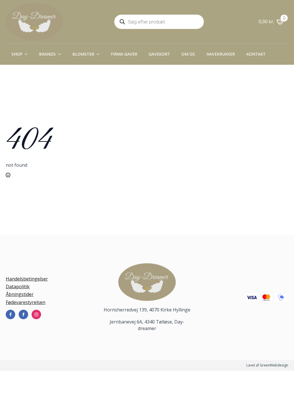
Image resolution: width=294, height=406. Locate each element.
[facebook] (10, 314)
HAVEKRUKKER (220, 54)
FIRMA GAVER (124, 54)
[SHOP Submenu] (27, 54)
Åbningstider (20, 294)
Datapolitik (18, 286)
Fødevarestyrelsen (25, 302)
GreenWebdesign (274, 365)
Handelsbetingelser (27, 279)
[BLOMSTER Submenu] (99, 54)
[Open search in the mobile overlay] (159, 21)
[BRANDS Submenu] (61, 54)
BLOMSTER (83, 54)
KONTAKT (256, 54)
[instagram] (36, 314)
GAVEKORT (159, 54)
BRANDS (47, 54)
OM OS (188, 54)
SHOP (16, 54)
